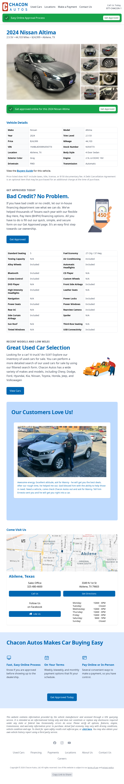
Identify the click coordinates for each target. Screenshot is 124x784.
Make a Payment (67, 6)
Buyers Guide (25, 170)
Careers (62, 758)
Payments (53, 752)
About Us (87, 752)
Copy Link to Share (62, 774)
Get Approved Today (62, 697)
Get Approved (111, 17)
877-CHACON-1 (114, 8)
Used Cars (36, 6)
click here (87, 729)
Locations (49, 6)
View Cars (15, 390)
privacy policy (108, 767)
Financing (36, 752)
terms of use (93, 767)
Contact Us (85, 6)
